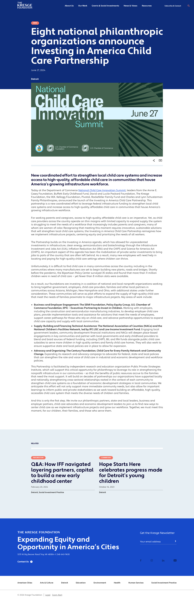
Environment (100, 583)
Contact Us (23, 561)
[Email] (160, 160)
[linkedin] (163, 560)
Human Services (136, 583)
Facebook (152, 173)
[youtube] (175, 560)
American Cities (24, 583)
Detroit (64, 583)
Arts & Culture (46, 583)
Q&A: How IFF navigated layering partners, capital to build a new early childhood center (62, 472)
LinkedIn (151, 182)
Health (117, 583)
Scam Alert (57, 595)
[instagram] (152, 560)
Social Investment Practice (164, 583)
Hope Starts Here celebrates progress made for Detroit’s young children (130, 472)
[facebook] (140, 560)
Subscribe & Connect (173, 6)
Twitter (151, 177)
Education (81, 583)
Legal (47, 595)
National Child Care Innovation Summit (102, 190)
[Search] (188, 6)
